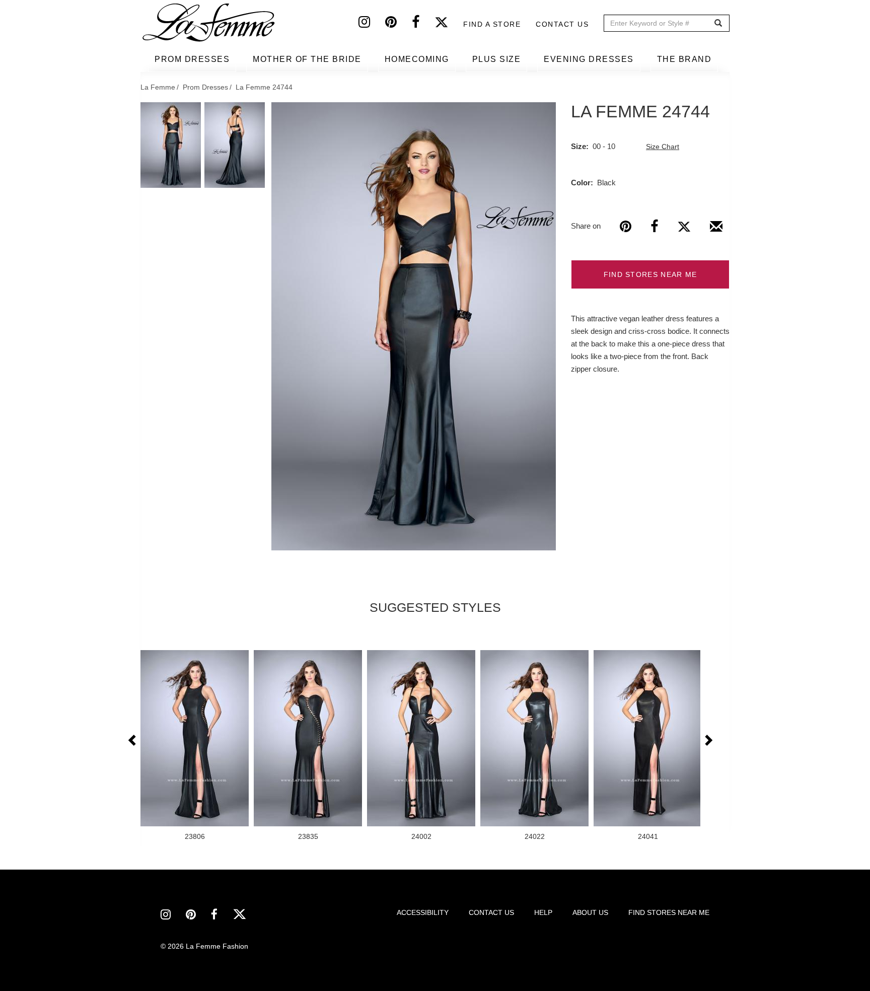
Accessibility (423, 912)
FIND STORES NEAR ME (650, 274)
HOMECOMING (417, 59)
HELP (543, 912)
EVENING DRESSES (589, 59)
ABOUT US (590, 912)
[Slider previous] (132, 740)
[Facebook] (423, 24)
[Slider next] (707, 740)
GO (718, 23)
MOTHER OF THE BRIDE (307, 59)
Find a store (492, 24)
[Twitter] (448, 24)
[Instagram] (371, 24)
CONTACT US (491, 912)
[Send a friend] (716, 230)
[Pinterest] (398, 24)
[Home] (209, 23)
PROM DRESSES (192, 59)
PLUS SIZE (496, 59)
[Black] (413, 326)
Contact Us (562, 24)
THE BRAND (684, 59)
